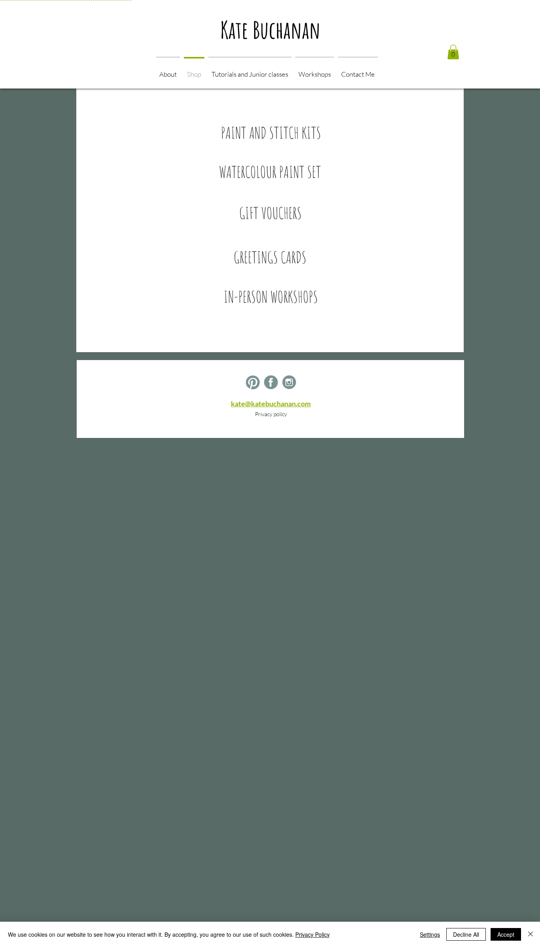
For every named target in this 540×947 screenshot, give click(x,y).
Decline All (466, 934)
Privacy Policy (312, 934)
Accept (505, 934)
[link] (453, 52)
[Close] (530, 934)
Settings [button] (430, 934)
